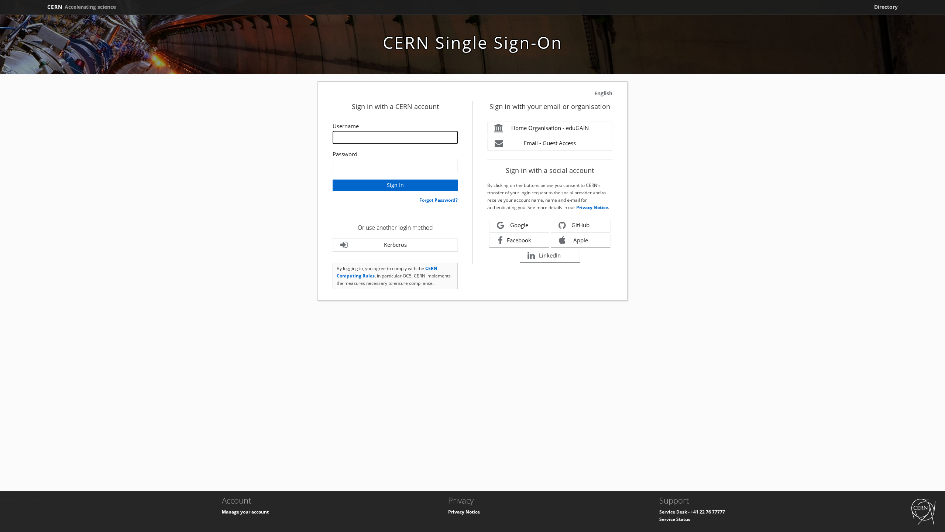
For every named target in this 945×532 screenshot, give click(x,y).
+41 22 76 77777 (708, 512)
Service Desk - (675, 512)
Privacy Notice (592, 207)
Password (345, 154)
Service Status (674, 519)
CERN (81, 6)
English (603, 93)
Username (346, 126)
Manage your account (245, 512)
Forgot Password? (438, 200)
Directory (886, 6)
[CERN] (924, 511)
